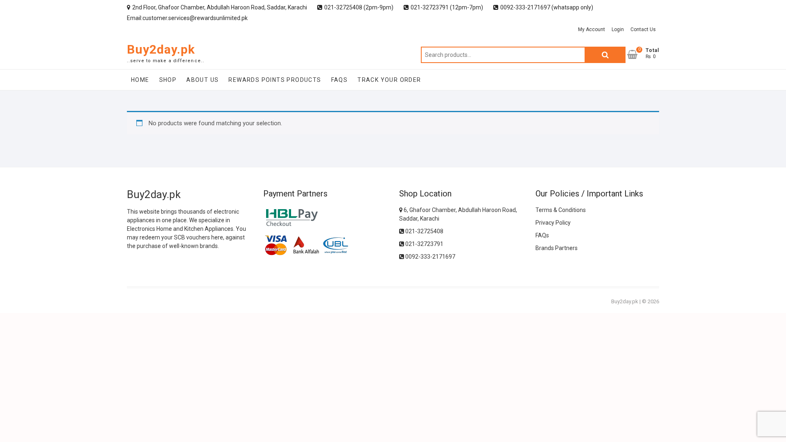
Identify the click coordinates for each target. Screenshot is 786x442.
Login (618, 29)
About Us (202, 80)
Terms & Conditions (560, 210)
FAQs (339, 80)
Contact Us (643, 29)
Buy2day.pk (161, 49)
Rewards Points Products (274, 80)
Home (140, 80)
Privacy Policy (553, 222)
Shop (168, 80)
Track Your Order (389, 80)
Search (605, 55)
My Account (591, 29)
